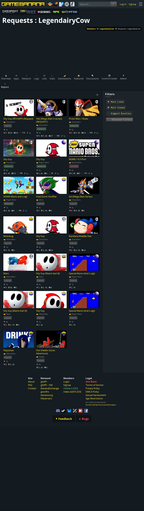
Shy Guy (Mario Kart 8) (48, 273)
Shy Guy (7, 159)
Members (91, 29)
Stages (41, 356)
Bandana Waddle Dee (80, 236)
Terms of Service (94, 385)
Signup (132, 4)
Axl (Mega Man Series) (80, 196)
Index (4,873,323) (72, 391)
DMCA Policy (92, 391)
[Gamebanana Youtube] (80, 410)
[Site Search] (113, 4)
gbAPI (44, 381)
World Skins (76, 162)
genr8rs (45, 391)
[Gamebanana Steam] (63, 410)
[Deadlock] (67, 4)
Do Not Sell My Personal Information (101, 405)
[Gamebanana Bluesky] (69, 410)
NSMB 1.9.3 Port (77, 159)
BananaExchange (50, 388)
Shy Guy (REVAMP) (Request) (18, 118)
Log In (123, 4)
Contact (32, 388)
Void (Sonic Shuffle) (46, 196)
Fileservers (46, 398)
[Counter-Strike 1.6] (72, 4)
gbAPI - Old (46, 385)
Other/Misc (10, 239)
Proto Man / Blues (78, 118)
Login (66, 381)
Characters (10, 122)
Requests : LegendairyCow (129, 29)
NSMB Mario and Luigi (15, 196)
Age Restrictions (94, 398)
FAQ (30, 385)
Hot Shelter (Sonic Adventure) (45, 352)
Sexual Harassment (96, 395)
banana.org (47, 395)
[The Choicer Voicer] (61, 4)
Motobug (8, 236)
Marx (6, 273)
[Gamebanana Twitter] (75, 410)
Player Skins (43, 162)
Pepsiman (8, 350)
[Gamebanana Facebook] (86, 410)
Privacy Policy (93, 388)
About (31, 381)
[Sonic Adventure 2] (55, 4)
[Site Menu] (140, 4)
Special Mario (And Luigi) (82, 273)
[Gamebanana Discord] (58, 410)
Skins (40, 200)
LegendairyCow (107, 29)
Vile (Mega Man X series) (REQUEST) (49, 120)
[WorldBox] (50, 4)
